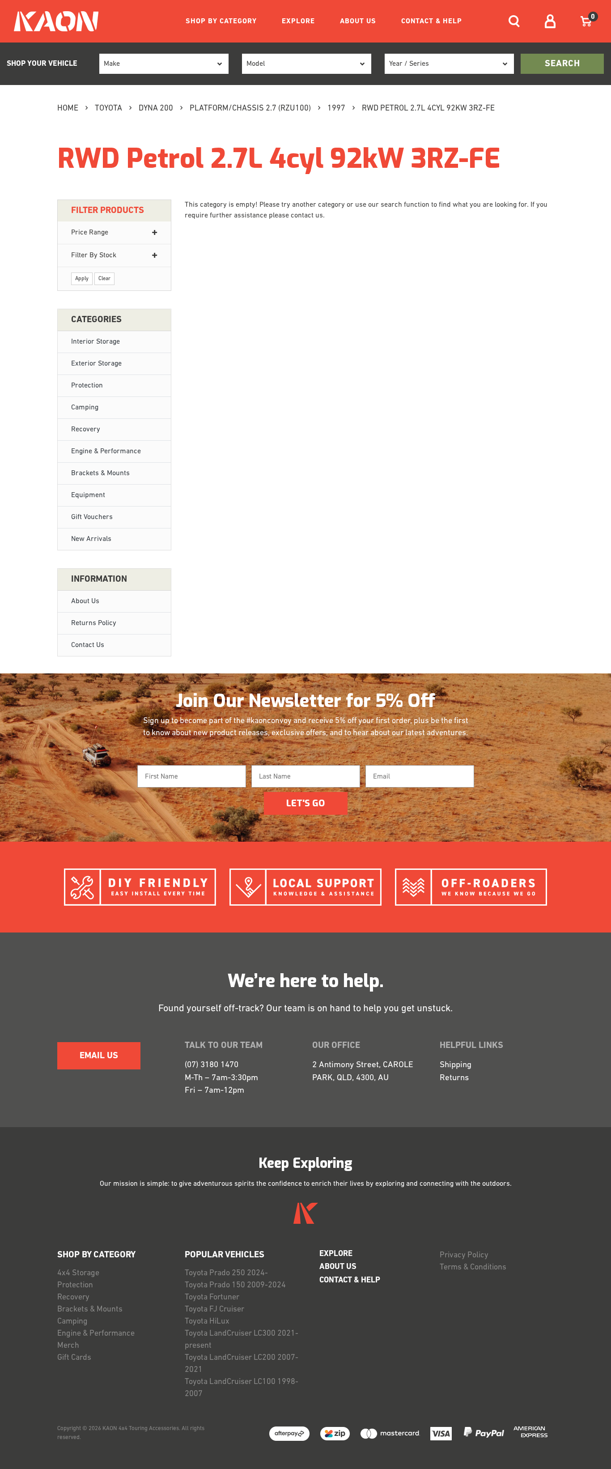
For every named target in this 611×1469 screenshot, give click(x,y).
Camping (84, 407)
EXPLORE (298, 21)
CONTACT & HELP (431, 21)
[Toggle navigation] (514, 21)
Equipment (88, 495)
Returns (454, 1078)
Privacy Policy (464, 1256)
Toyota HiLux (207, 1322)
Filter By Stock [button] (93, 255)
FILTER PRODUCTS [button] (107, 210)
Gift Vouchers (92, 517)
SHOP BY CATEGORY (221, 21)
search (562, 64)
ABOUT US (358, 21)
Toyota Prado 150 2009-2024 (235, 1286)
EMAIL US (99, 1056)
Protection (87, 385)
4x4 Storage (78, 1273)
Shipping (455, 1065)
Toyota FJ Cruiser (214, 1310)
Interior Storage (95, 341)
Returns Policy (93, 623)
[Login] (550, 21)
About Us (85, 601)
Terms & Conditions (473, 1268)
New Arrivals (91, 539)
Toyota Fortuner (212, 1298)
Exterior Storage (96, 363)
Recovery (85, 429)
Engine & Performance (106, 451)
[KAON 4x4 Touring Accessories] (52, 21)
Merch (68, 1346)
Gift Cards (74, 1358)
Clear (104, 278)
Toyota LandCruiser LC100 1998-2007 (241, 1388)
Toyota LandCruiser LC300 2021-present (241, 1340)
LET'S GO (305, 803)
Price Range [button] (89, 232)
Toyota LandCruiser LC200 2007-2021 (241, 1364)
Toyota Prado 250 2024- (226, 1273)
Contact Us (87, 645)
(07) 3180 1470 (211, 1065)
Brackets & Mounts (100, 473)
